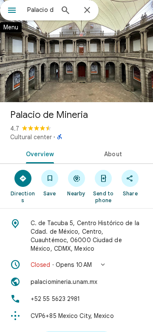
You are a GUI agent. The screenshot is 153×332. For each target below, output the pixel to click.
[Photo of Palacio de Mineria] (76, 51)
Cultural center (31, 137)
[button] (76, 264)
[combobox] (40, 10)
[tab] (38, 153)
